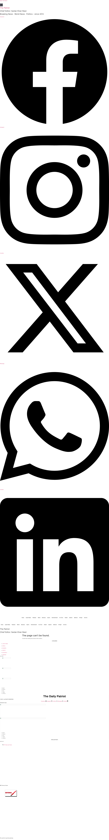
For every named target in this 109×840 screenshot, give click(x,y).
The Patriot (5, 8)
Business (44, 617)
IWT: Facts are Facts (4, 785)
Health (66, 617)
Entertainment (55, 617)
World (39, 617)
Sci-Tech (61, 617)
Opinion (70, 617)
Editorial (75, 617)
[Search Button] (1, 5)
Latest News (28, 617)
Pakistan (34, 617)
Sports (48, 617)
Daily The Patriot (3, 0)
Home (23, 617)
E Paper (80, 617)
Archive (85, 617)
